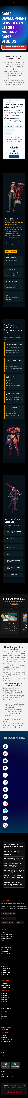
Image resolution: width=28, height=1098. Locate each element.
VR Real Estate (4, 983)
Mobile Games (4, 1037)
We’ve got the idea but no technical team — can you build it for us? (13, 846)
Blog (2, 1014)
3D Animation (4, 970)
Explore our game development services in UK (14, 47)
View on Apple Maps (6, 1066)
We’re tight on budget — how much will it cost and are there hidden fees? (12, 853)
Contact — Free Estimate (11, 251)
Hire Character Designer (6, 997)
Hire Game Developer (5, 993)
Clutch (13, 102)
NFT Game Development (6, 940)
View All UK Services (9, 254)
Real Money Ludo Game (6, 949)
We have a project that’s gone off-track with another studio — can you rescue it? (13, 884)
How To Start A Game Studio (7, 1023)
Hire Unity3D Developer (6, 1006)
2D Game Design (4, 966)
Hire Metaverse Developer (6, 1003)
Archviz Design (4, 976)
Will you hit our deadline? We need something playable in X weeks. (14, 871)
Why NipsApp (4, 1016)
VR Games (3, 1035)
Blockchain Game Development (7, 934)
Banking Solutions (5, 1018)
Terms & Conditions (12, 1087)
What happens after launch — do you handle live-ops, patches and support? (13, 877)
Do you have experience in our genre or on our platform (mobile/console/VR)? (12, 865)
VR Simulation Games (5, 987)
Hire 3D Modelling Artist (6, 1008)
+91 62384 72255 (7, 1059)
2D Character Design (5, 974)
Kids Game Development (6, 947)
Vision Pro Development (6, 1029)
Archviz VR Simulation (5, 985)
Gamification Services (5, 953)
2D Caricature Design (5, 968)
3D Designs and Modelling (6, 1039)
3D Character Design (5, 972)
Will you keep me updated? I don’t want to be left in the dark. (13, 859)
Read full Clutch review (14, 156)
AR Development (4, 951)
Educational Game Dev (6, 1027)
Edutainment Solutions (6, 1020)
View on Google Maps (15, 1066)
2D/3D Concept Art (5, 964)
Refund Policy (20, 1087)
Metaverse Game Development (7, 936)
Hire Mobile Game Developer (7, 1001)
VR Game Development (6, 932)
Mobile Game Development (6, 938)
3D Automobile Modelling (6, 962)
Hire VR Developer (5, 999)
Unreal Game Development (6, 945)
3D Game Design (4, 959)
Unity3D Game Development (7, 943)
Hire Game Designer (5, 995)
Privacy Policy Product (13, 1088)
